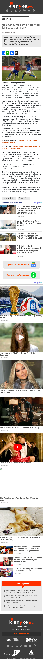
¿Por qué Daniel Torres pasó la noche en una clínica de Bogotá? (21, 601)
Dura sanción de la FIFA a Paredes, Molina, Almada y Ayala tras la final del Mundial (20, 591)
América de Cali (9, 198)
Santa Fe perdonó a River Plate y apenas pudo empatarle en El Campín (22, 606)
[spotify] (7, 11)
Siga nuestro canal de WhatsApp (18, 275)
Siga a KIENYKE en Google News (18, 265)
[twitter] (20, 11)
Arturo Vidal (23, 198)
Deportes (6, 19)
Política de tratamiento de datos (22, 629)
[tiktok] (12, 11)
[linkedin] (24, 11)
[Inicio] (20, 5)
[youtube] (29, 11)
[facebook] (34, 11)
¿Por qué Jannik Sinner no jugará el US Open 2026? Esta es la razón (21, 596)
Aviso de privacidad (22, 626)
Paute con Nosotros (21, 634)
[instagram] (16, 11)
